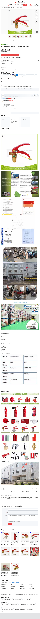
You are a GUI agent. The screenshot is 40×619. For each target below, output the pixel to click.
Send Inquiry (10, 54)
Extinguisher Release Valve (6, 599)
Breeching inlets (3, 588)
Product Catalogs (16, 582)
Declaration (30, 614)
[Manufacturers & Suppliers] (20, 2)
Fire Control (12, 7)
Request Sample (18, 57)
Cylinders (30, 584)
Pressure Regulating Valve (17, 599)
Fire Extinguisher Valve (18, 7)
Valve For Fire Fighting (15, 606)
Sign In (3, 108)
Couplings (12, 588)
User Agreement (26, 614)
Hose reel (21, 584)
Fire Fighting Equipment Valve (20, 609)
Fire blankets (13, 586)
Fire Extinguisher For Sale (6, 606)
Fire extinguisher (4, 584)
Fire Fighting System (14, 604)
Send (10, 524)
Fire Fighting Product (22, 604)
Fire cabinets (3, 586)
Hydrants (30, 586)
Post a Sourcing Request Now (31, 524)
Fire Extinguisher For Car (25, 606)
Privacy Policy (35, 614)
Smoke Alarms (22, 588)
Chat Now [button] (30, 54)
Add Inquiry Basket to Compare (20, 40)
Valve (11, 584)
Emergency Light (22, 586)
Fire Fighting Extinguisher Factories (7, 609)
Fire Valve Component (26, 599)
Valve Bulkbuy (29, 609)
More (2, 611)
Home (2, 7)
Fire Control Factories (31, 604)
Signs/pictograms (32, 588)
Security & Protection (7, 7)
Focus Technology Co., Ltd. (13, 614)
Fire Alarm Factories (5, 604)
